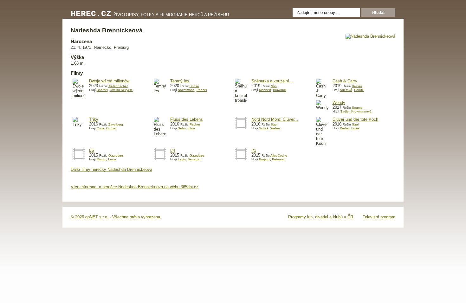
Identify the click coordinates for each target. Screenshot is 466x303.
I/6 (91, 150)
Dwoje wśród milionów (109, 81)
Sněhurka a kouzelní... (272, 81)
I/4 (172, 150)
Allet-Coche (278, 155)
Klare (191, 128)
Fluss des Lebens (186, 119)
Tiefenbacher (118, 86)
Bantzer (102, 90)
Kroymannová (361, 111)
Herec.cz (91, 14)
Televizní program (379, 217)
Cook (100, 128)
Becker (357, 86)
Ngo (274, 86)
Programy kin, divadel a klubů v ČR (320, 217)
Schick (264, 128)
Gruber (111, 128)
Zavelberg (115, 124)
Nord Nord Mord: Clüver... (274, 119)
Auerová (346, 90)
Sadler (344, 111)
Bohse (194, 86)
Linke (355, 128)
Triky (93, 119)
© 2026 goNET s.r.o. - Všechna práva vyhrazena (115, 217)
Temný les (179, 81)
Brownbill (279, 90)
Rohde (359, 90)
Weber (275, 128)
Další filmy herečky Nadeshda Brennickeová (111, 169)
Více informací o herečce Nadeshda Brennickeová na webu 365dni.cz (134, 186)
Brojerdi (264, 159)
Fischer (195, 124)
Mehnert (265, 90)
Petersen (278, 159)
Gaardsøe (115, 155)
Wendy (339, 102)
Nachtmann (186, 90)
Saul (274, 124)
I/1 (253, 150)
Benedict (194, 159)
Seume (357, 107)
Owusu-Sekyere (121, 90)
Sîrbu (182, 128)
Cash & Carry (345, 81)
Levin (112, 159)
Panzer (202, 90)
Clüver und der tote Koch (355, 119)
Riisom (101, 159)
